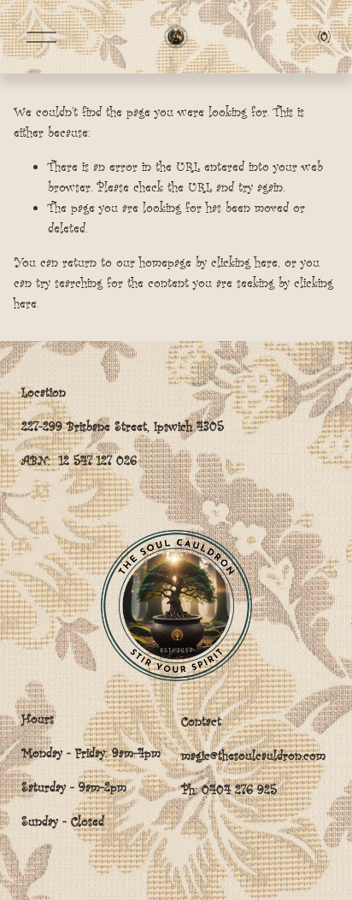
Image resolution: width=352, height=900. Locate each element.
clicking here (244, 262)
